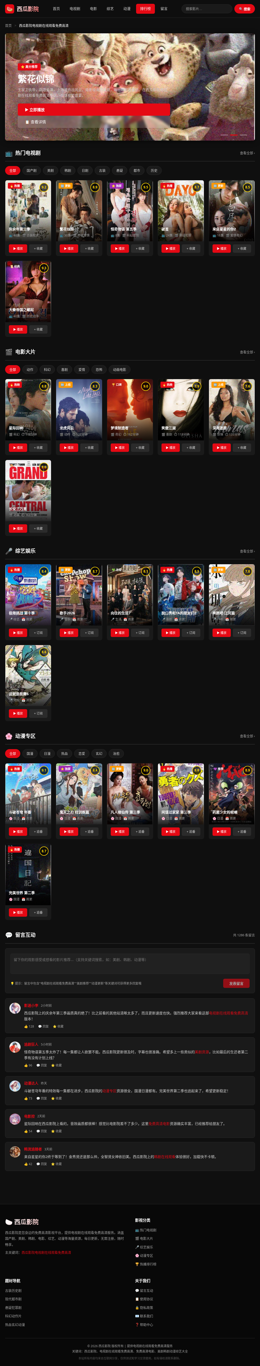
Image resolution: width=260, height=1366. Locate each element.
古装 (102, 170)
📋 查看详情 (35, 121)
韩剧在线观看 (164, 1156)
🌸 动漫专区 (144, 1255)
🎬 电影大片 (144, 1238)
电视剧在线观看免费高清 (228, 1013)
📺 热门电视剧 (145, 1230)
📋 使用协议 (144, 1299)
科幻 (47, 369)
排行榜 (145, 8)
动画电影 (119, 369)
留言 (164, 8)
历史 (154, 170)
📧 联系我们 (144, 1316)
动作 (30, 369)
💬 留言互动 (144, 1290)
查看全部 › (247, 153)
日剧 (85, 170)
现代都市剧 (13, 1299)
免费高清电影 (159, 1123)
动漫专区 (109, 1090)
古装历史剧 (13, 1290)
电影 (93, 8)
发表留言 (236, 983)
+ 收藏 (38, 248)
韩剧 (67, 170)
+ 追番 (38, 831)
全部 (12, 170)
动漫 (127, 8)
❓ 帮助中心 (144, 1324)
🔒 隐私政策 (144, 1307)
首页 (56, 8)
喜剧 (64, 369)
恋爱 (81, 753)
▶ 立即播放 (35, 109)
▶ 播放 (18, 248)
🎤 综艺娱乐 (144, 1247)
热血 (64, 753)
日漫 (47, 753)
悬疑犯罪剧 (13, 1307)
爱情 (81, 369)
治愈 (116, 753)
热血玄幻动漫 (15, 1324)
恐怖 (99, 369)
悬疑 (119, 170)
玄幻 (99, 753)
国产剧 (32, 170)
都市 (137, 170)
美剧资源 (202, 1051)
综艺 (110, 8)
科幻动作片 (13, 1316)
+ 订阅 (38, 633)
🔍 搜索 (244, 9)
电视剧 (75, 8)
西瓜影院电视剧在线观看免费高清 (46, 1252)
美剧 (50, 170)
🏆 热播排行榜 (145, 1264)
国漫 (30, 753)
